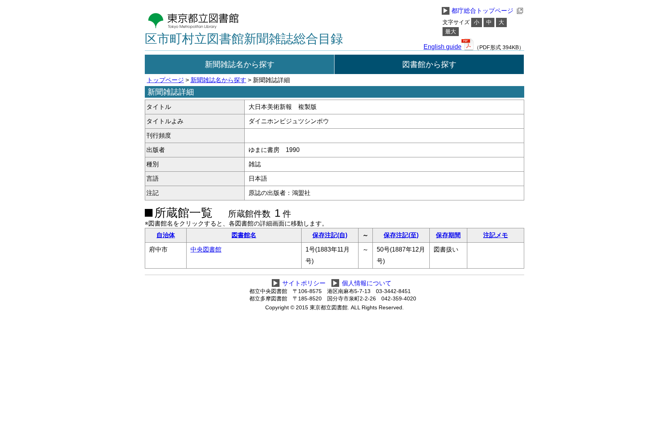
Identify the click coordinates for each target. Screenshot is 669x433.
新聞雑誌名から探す (239, 64)
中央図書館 (205, 249)
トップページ (165, 80)
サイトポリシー (304, 283)
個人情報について (366, 283)
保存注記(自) (329, 235)
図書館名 (244, 235)
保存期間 (448, 235)
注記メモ (495, 235)
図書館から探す (429, 64)
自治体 (165, 235)
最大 (450, 32)
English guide (442, 47)
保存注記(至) (401, 235)
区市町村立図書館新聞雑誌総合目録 (244, 39)
